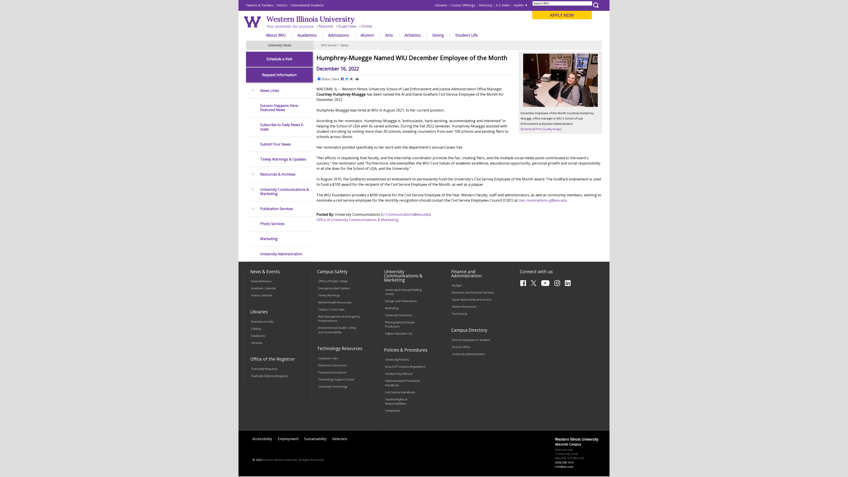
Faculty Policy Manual (399, 374)
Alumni (367, 35)
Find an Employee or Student (471, 340)
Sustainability (315, 438)
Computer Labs (328, 358)
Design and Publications (401, 301)
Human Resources (464, 307)
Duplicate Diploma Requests (269, 376)
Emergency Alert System (334, 288)
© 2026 (257, 460)
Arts (389, 35)
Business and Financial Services (473, 292)
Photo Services (272, 224)
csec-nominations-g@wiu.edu (543, 200)
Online (366, 26)
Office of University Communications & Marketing (357, 219)
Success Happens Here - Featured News (280, 108)
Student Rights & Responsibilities (396, 401)
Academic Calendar (263, 288)
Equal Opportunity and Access (472, 299)
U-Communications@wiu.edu (406, 214)
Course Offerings (463, 5)
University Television (398, 315)
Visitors (282, 5)
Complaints (392, 411)
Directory (485, 5)
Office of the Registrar (272, 359)
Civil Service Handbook (400, 392)
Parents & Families (259, 5)
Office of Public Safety (332, 281)
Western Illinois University (310, 19)
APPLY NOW (562, 15)
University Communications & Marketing (284, 191)
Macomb (326, 26)
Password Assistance (332, 372)
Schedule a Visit (279, 59)
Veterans (339, 438)
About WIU (276, 35)
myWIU (518, 5)
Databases (258, 336)
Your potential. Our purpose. (290, 26)
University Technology (332, 386)
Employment (288, 438)
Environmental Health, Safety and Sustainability (337, 330)
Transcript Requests (264, 369)
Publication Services (276, 209)
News (344, 45)
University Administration (281, 254)
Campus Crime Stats (331, 309)
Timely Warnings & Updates (283, 159)
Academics (307, 35)
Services (256, 343)
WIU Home (329, 45)
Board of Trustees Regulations (405, 367)
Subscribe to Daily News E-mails (282, 127)
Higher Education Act (398, 333)
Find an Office (461, 347)
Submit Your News (275, 144)
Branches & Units (262, 322)
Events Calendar (262, 295)
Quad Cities (347, 26)
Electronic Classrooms (332, 365)
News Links (269, 91)
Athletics (413, 35)
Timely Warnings (329, 295)
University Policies (397, 360)
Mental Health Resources (335, 302)
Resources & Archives (277, 174)
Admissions (338, 35)
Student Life (466, 35)
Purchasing (459, 314)
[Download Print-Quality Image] (541, 129)
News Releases (261, 281)
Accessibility (262, 438)
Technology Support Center (336, 379)
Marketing (269, 239)
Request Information (279, 75)
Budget (457, 285)
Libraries (441, 5)
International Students (307, 5)
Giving (438, 35)
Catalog (256, 329)
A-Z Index (503, 5)
